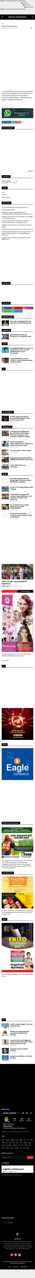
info (3, 1145)
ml (24, 1148)
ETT (3, 1148)
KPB (3, 1142)
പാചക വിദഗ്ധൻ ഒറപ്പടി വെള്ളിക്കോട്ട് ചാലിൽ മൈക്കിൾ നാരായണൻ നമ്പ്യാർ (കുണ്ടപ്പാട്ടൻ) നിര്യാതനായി (21, 1041)
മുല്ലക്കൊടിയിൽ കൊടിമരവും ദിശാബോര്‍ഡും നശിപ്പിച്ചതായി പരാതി (20, 335)
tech (28, 1148)
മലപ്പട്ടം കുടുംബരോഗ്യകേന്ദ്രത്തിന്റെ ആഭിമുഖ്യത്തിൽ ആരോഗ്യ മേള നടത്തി (21, 458)
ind (17, 1142)
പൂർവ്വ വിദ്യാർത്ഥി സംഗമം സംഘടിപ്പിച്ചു (18, 465)
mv (7, 1142)
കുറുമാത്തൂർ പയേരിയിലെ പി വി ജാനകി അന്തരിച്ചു (21, 1057)
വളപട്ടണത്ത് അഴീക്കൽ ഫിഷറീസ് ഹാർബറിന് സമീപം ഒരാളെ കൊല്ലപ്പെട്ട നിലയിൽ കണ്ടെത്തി (21, 360)
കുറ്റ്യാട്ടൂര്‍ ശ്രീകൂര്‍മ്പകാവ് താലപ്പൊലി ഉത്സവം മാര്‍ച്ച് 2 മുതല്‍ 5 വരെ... (16, 238)
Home (3, 23)
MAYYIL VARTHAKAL (17, 17)
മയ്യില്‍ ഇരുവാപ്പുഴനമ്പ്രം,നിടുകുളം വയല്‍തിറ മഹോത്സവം (17, 229)
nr (28, 1140)
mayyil (7, 1140)
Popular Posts (25, 591)
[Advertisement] (17, 48)
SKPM (25, 1142)
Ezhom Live (15, 1266)
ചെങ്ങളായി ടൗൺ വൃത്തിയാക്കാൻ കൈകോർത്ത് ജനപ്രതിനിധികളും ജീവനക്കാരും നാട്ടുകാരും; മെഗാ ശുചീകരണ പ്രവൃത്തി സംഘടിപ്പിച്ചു (20, 434)
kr (20, 1148)
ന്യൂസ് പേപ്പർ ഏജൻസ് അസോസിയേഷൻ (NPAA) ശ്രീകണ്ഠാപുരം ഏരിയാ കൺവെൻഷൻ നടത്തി (21, 443)
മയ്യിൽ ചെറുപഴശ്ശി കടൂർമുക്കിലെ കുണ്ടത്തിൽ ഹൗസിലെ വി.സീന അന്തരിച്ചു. (19, 1033)
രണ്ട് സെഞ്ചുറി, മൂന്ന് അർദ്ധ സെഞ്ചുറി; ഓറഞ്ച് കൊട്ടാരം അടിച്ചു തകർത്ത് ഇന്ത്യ (21, 515)
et (18, 1145)
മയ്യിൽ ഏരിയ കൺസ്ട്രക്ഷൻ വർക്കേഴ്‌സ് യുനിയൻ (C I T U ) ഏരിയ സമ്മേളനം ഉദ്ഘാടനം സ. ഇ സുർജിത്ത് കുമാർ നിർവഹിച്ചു (17, 233)
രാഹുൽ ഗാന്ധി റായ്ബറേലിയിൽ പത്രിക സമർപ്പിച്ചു (21, 488)
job (30, 1145)
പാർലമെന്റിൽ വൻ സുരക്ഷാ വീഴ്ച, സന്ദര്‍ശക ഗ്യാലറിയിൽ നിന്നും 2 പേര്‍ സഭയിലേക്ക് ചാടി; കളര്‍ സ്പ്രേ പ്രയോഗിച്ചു (21, 497)
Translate (14, 182)
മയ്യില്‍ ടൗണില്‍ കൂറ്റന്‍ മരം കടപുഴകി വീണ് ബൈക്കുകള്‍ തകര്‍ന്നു (16, 225)
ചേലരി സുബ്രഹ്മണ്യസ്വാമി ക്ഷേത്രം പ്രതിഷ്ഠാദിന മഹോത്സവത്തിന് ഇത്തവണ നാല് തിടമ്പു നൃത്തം (15, 221)
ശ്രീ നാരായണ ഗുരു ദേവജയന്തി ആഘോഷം (14, 582)
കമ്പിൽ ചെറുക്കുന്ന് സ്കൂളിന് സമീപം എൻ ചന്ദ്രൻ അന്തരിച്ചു (21, 1025)
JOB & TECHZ (23, 1266)
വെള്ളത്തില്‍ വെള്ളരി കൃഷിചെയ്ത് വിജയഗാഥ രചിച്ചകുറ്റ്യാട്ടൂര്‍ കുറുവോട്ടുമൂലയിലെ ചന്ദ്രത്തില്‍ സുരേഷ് (17, 213)
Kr (17, 1140)
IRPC (7, 1148)
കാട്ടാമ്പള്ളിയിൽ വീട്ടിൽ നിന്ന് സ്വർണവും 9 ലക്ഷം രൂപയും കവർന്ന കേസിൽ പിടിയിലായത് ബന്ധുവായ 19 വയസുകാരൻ (21, 350)
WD (29, 1142)
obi (3, 1140)
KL (22, 1145)
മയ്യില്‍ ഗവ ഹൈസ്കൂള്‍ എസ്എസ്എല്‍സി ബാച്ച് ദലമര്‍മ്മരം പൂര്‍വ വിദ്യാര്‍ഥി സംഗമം (17, 217)
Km (31, 1140)
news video (8, 1145)
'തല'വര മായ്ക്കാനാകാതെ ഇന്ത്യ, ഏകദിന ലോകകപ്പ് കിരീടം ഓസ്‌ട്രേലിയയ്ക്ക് (19, 506)
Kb (14, 1142)
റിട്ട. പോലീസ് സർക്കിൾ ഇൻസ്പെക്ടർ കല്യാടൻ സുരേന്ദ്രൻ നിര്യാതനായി (20, 322)
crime (26, 1145)
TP (10, 1142)
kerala (21, 1140)
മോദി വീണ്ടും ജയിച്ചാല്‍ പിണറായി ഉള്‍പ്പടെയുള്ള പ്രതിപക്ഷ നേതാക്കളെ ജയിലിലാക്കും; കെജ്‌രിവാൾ (20, 480)
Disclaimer (4, 194)
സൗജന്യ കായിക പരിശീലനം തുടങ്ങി (20, 450)
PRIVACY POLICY (6, 197)
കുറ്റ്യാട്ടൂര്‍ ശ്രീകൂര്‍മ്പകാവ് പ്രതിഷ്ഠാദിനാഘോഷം (15, 207)
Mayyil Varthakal (13, 1261)
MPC (12, 1148)
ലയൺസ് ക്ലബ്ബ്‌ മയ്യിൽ (8, 209)
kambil (14, 1145)
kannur (16, 1148)
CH (21, 1142)
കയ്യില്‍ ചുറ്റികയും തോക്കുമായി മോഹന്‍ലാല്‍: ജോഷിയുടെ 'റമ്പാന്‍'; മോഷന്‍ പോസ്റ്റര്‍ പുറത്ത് (20, 418)
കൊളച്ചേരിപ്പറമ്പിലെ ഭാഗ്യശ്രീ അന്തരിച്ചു (19, 1049)
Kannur (12, 1140)
